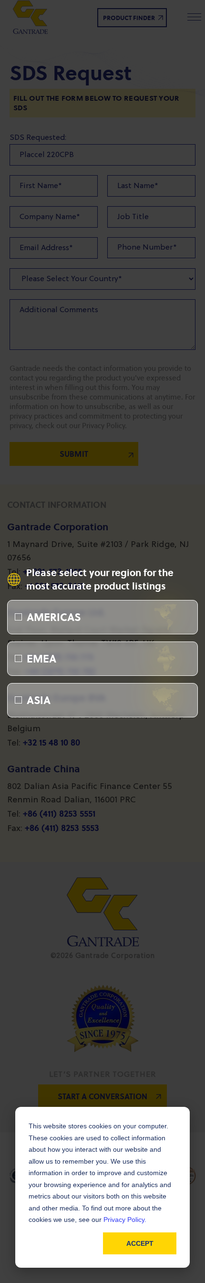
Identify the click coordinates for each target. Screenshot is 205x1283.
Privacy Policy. (124, 1219)
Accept (140, 1243)
